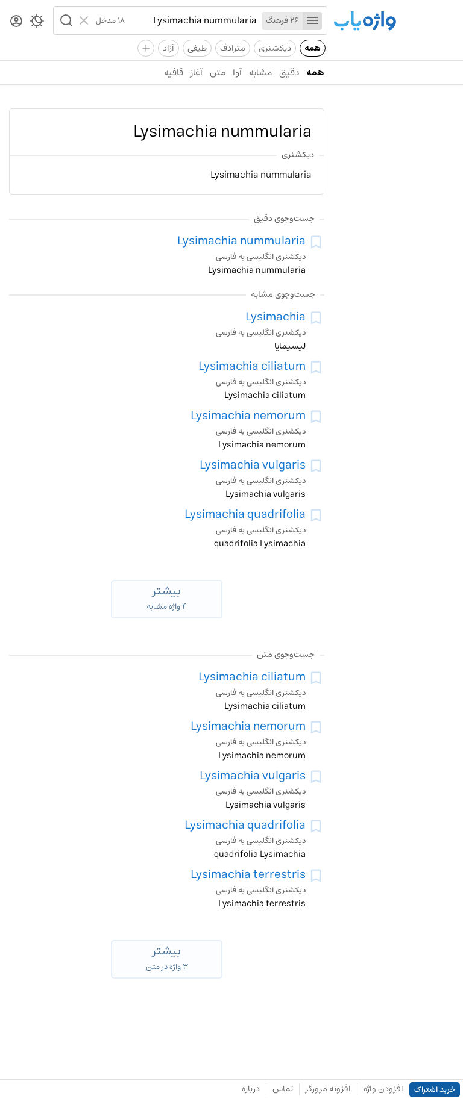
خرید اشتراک (434, 1090)
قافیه (173, 72)
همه (312, 48)
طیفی (197, 48)
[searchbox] (191, 20)
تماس (282, 1089)
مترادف (232, 48)
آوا (237, 72)
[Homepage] (364, 22)
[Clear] (85, 20)
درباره (251, 1089)
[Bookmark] (315, 242)
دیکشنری (275, 48)
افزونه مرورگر (328, 1089)
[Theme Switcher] (37, 23)
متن (217, 72)
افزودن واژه (383, 1089)
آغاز (197, 72)
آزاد (168, 48)
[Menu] (312, 21)
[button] (65, 20)
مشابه (260, 72)
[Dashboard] (16, 22)
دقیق (289, 72)
